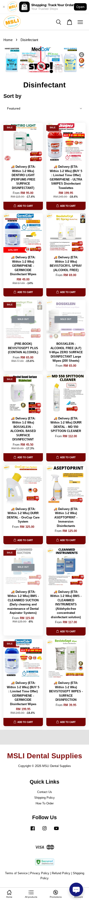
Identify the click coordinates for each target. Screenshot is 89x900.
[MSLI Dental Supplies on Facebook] (32, 830)
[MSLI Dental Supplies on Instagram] (44, 830)
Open (80, 7)
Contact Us (44, 792)
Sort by (12, 96)
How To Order (45, 803)
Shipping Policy (44, 797)
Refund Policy (61, 873)
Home (8, 40)
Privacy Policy (39, 873)
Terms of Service (16, 873)
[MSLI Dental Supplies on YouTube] (56, 830)
